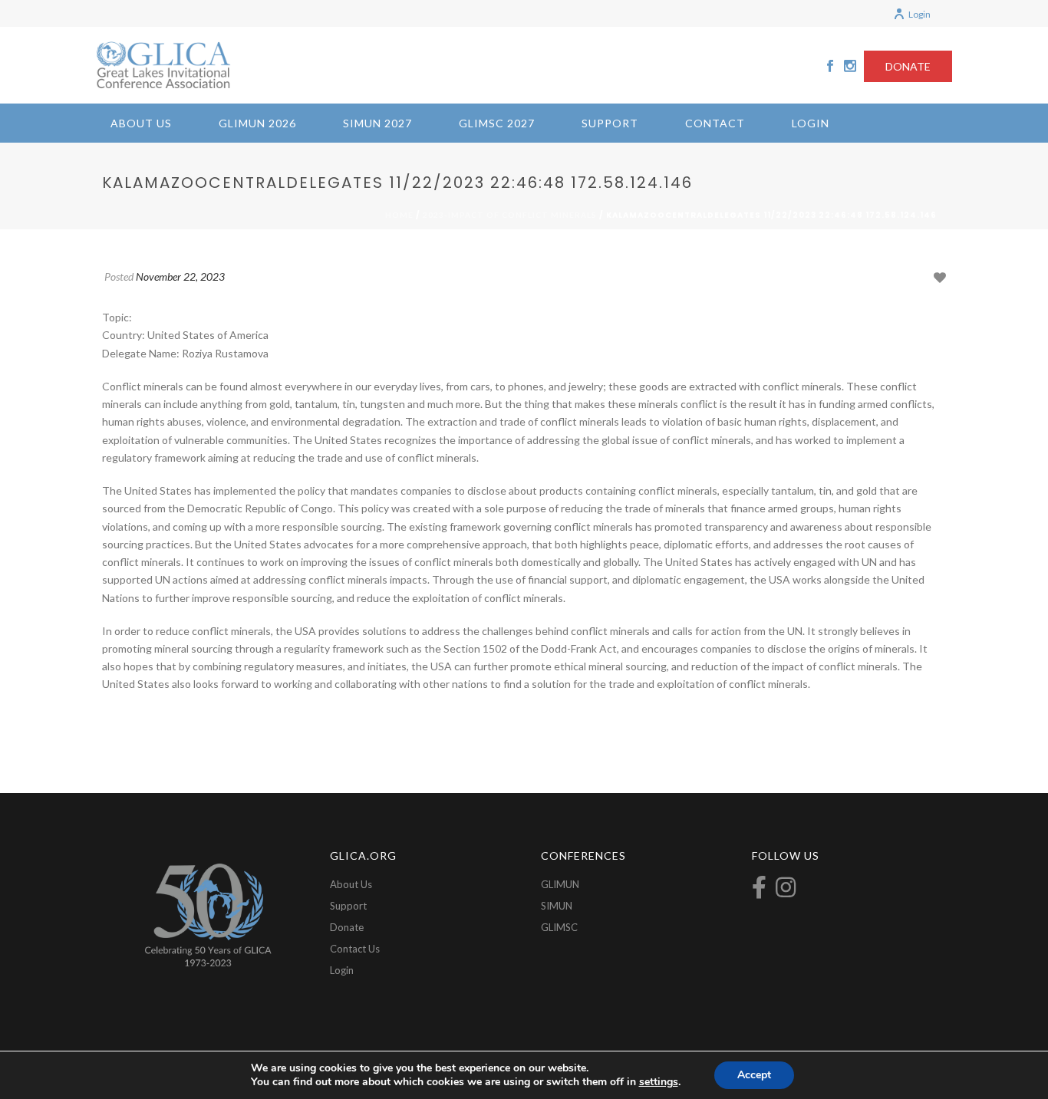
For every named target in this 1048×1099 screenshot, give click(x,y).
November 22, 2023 (180, 276)
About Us (141, 123)
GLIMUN (560, 884)
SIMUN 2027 (377, 123)
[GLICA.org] (163, 65)
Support (610, 123)
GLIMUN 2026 (257, 123)
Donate (347, 927)
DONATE (908, 66)
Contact (715, 123)
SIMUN (556, 906)
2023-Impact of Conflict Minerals (510, 214)
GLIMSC (559, 927)
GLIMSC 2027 (497, 123)
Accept (754, 1075)
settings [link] (658, 1081)
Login (919, 14)
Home (399, 214)
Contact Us (355, 949)
